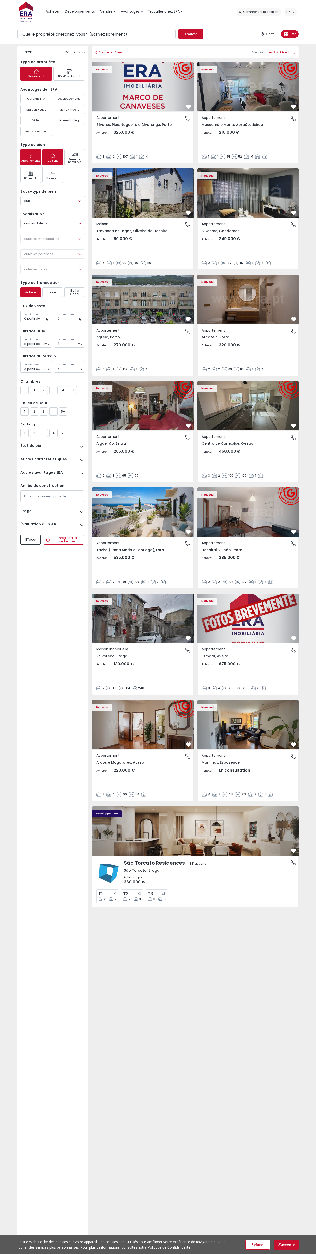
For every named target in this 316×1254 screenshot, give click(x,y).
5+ (73, 390)
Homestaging (69, 120)
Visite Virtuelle (69, 109)
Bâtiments (31, 178)
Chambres (52, 178)
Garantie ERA (36, 99)
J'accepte (286, 1244)
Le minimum (32, 314)
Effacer (30, 539)
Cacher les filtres (111, 52)
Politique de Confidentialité (169, 1247)
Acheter (31, 292)
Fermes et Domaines (74, 161)
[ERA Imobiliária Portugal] (26, 12)
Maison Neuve (36, 109)
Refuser (258, 1244)
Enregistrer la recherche (67, 539)
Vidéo (36, 120)
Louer (53, 292)
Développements (69, 99)
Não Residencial (69, 76)
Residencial (36, 76)
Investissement (36, 131)
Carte (270, 34)
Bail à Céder (74, 292)
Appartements (30, 161)
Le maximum (66, 314)
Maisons (52, 161)
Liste (293, 34)
